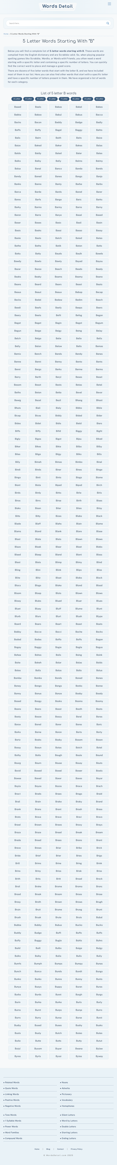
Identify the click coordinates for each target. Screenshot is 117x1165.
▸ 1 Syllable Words (12, 1120)
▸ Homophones (67, 1106)
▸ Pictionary (66, 1094)
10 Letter (99, 99)
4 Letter (28, 99)
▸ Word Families (11, 1132)
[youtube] (61, 1072)
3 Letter (16, 99)
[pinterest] (68, 1072)
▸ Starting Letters (68, 1132)
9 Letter (87, 99)
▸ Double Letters (68, 1126)
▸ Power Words (11, 1126)
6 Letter (52, 99)
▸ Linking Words (11, 1094)
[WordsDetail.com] (57, 10)
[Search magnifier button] (108, 23)
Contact (60, 1149)
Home (6, 34)
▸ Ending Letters (68, 1138)
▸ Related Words (11, 1082)
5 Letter (40, 99)
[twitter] (48, 1072)
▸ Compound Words (13, 1138)
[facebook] (55, 1072)
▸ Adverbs (65, 1088)
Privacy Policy (76, 1149)
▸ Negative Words (12, 1106)
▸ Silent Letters (67, 1115)
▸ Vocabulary (66, 1100)
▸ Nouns (64, 1082)
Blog (48, 1149)
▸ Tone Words (10, 1115)
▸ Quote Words (11, 1088)
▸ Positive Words (11, 1100)
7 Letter (64, 99)
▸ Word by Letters (68, 1120)
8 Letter (76, 99)
